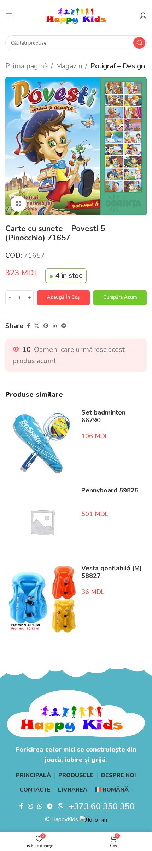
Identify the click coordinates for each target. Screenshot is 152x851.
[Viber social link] (60, 806)
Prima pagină (26, 66)
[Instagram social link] (30, 806)
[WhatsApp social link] (40, 806)
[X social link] (36, 326)
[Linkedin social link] (55, 326)
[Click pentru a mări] (19, 204)
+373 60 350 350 (102, 806)
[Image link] (76, 713)
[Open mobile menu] (9, 16)
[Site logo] (76, 15)
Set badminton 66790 (103, 416)
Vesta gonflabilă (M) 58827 (111, 572)
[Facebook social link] (28, 326)
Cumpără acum (120, 297)
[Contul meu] (143, 16)
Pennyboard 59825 (110, 490)
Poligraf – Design (117, 66)
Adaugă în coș (63, 297)
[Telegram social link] (63, 326)
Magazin (69, 66)
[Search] (139, 43)
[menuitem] (114, 790)
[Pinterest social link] (46, 326)
